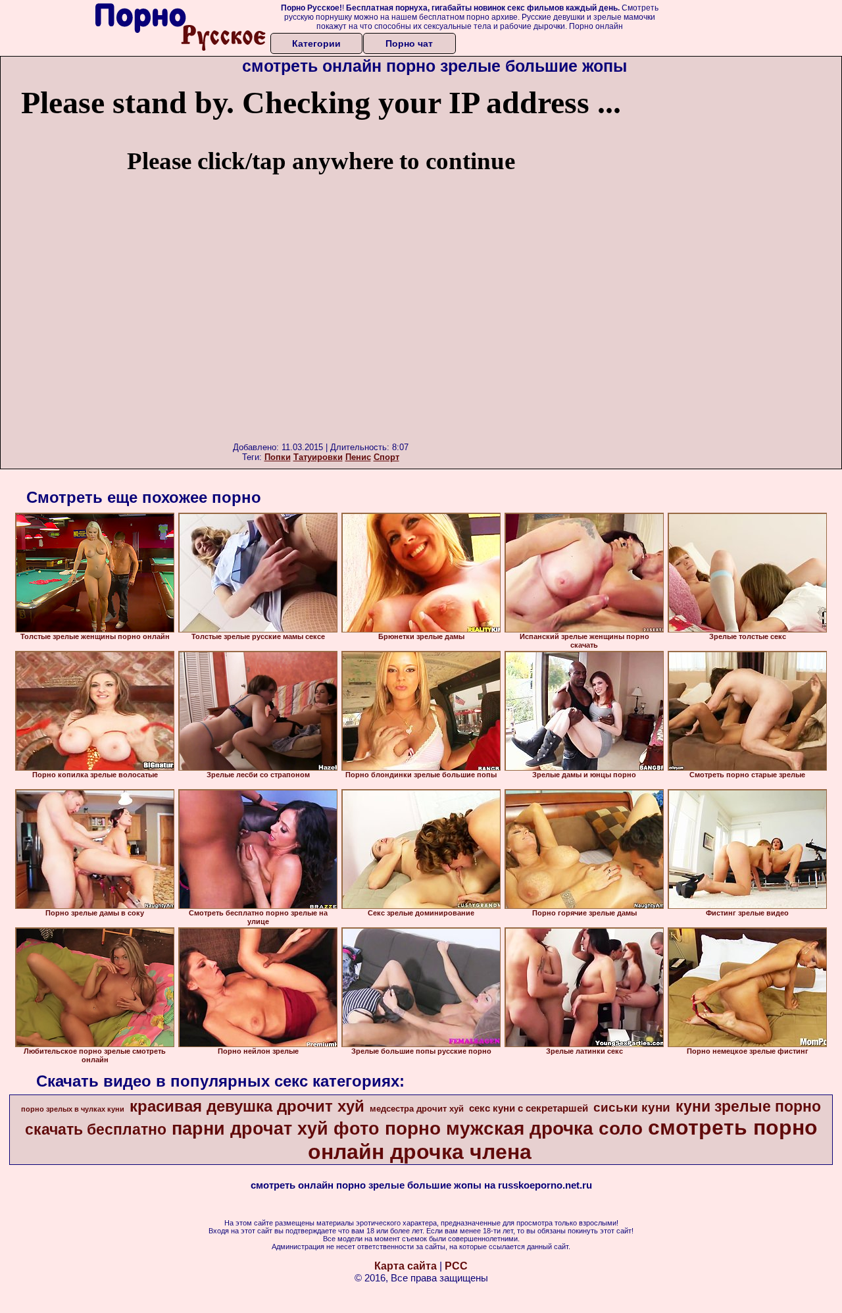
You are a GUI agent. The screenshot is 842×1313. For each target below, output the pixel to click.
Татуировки (318, 457)
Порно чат (409, 43)
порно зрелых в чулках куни (72, 1109)
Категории (316, 43)
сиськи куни (631, 1107)
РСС (456, 1266)
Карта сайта (405, 1266)
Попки (277, 457)
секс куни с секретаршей (528, 1108)
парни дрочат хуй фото (276, 1129)
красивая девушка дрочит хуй (247, 1106)
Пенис (358, 457)
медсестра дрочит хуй (417, 1109)
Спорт (386, 457)
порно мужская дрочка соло (514, 1128)
